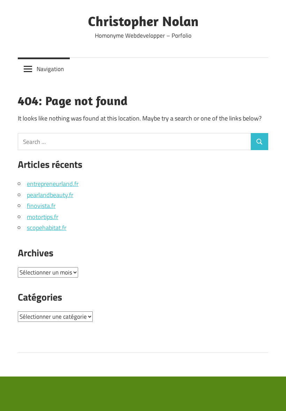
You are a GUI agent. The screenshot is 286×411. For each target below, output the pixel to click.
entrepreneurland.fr (52, 183)
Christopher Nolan (143, 21)
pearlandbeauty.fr (50, 195)
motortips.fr (42, 217)
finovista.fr (41, 205)
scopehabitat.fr (46, 227)
